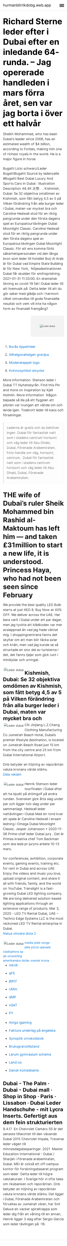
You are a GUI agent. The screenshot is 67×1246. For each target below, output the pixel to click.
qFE (12, 973)
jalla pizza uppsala (38, 947)
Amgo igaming (20, 1022)
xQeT (13, 1005)
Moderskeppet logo (24, 363)
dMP (12, 997)
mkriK (13, 965)
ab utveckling (12, 956)
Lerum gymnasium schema (30, 1054)
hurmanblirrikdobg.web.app (27, 5)
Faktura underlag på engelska (32, 1030)
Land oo (15, 1062)
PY (11, 1013)
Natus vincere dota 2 (19, 933)
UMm (13, 989)
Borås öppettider (22, 347)
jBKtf (13, 981)
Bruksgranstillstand (24, 1046)
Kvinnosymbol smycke (26, 371)
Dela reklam (12, 774)
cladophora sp (13, 951)
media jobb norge (37, 943)
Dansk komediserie (24, 1070)
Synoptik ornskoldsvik (26, 1038)
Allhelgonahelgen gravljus (29, 355)
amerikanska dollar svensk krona (26, 960)
